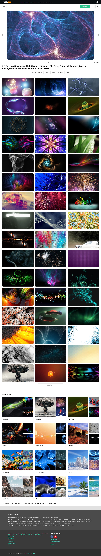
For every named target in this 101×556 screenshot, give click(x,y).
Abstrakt (34, 72)
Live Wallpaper (11, 541)
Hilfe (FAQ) (52, 544)
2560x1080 (45, 533)
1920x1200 (25, 534)
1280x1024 (35, 533)
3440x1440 (40, 533)
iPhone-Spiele (11, 538)
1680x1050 (20, 534)
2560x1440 (30, 533)
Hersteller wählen (53, 539)
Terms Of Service (29, 553)
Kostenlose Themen (12, 543)
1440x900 (15, 534)
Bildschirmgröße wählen (55, 541)
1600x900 (25, 533)
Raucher (40, 72)
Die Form (47, 72)
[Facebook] (52, 537)
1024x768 (30, 534)
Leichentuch (60, 72)
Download (85, 6)
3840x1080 (10, 534)
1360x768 (35, 534)
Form (53, 72)
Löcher (67, 72)
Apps (9, 545)
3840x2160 (20, 533)
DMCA (34, 553)
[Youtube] (56, 537)
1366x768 (15, 533)
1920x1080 (10, 533)
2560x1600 (40, 534)
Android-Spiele (11, 536)
